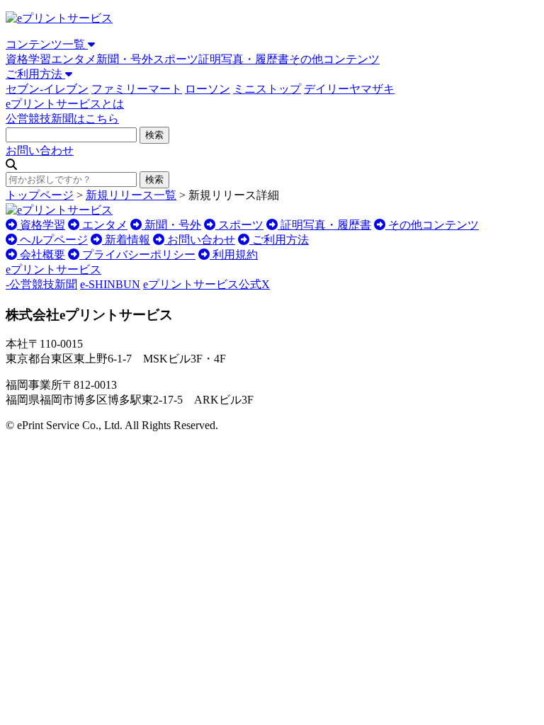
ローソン (207, 89)
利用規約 (234, 255)
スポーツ (175, 59)
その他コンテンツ (334, 59)
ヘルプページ (52, 240)
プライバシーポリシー (137, 255)
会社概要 (41, 255)
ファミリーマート (136, 89)
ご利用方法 (35, 74)
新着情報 (126, 240)
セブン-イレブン (47, 89)
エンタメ (73, 59)
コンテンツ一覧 (47, 44)
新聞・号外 (124, 59)
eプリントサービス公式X (206, 284)
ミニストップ (267, 89)
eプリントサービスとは (65, 104)
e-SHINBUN (110, 284)
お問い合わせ (40, 150)
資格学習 (28, 59)
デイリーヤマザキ (349, 89)
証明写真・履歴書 (243, 59)
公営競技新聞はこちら (62, 119)
